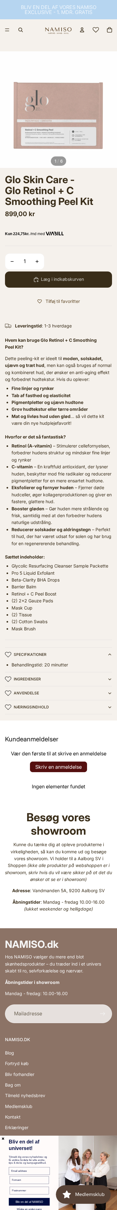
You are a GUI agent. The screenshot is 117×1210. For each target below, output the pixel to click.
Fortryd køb (17, 1063)
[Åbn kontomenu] (82, 30)
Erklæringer (16, 1127)
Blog (9, 1052)
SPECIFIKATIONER (30, 654)
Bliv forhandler (19, 1074)
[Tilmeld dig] (102, 1013)
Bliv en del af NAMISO (29, 1201)
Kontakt (13, 1117)
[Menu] (7, 30)
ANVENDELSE (26, 693)
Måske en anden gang (29, 1209)
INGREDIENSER (27, 679)
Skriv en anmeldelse (58, 767)
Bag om (13, 1084)
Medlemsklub (18, 1106)
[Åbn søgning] (20, 30)
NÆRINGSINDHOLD (31, 707)
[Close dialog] (3, 1138)
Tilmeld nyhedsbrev (25, 1095)
